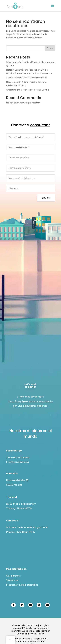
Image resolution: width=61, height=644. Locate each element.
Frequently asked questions (22, 585)
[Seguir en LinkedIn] (22, 605)
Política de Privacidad (34, 641)
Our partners (13, 575)
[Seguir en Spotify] (39, 605)
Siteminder (12, 580)
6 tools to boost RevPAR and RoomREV (26, 77)
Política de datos (22, 638)
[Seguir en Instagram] (30, 605)
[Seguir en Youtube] (47, 605)
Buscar (50, 48)
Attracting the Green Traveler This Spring (27, 90)
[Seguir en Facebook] (13, 605)
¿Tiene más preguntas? (30, 401)
